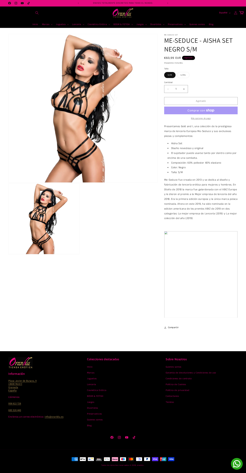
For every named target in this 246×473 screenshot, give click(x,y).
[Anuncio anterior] (78, 3)
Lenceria (91, 384)
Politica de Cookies (176, 384)
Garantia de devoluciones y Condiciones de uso (191, 372)
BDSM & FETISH (95, 396)
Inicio (90, 367)
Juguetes (92, 378)
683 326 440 (14, 410)
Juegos (90, 402)
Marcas (91, 372)
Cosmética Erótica (96, 390)
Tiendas (170, 402)
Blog (89, 425)
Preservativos (94, 414)
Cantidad (168, 82)
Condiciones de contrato (179, 378)
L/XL (185, 75)
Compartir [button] (173, 327)
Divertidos (92, 408)
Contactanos (172, 396)
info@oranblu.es (54, 416)
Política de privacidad (177, 390)
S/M (172, 75)
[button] (37, 13)
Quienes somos (95, 419)
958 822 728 (14, 403)
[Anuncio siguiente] (167, 3)
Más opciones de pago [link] (201, 118)
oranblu (140, 465)
